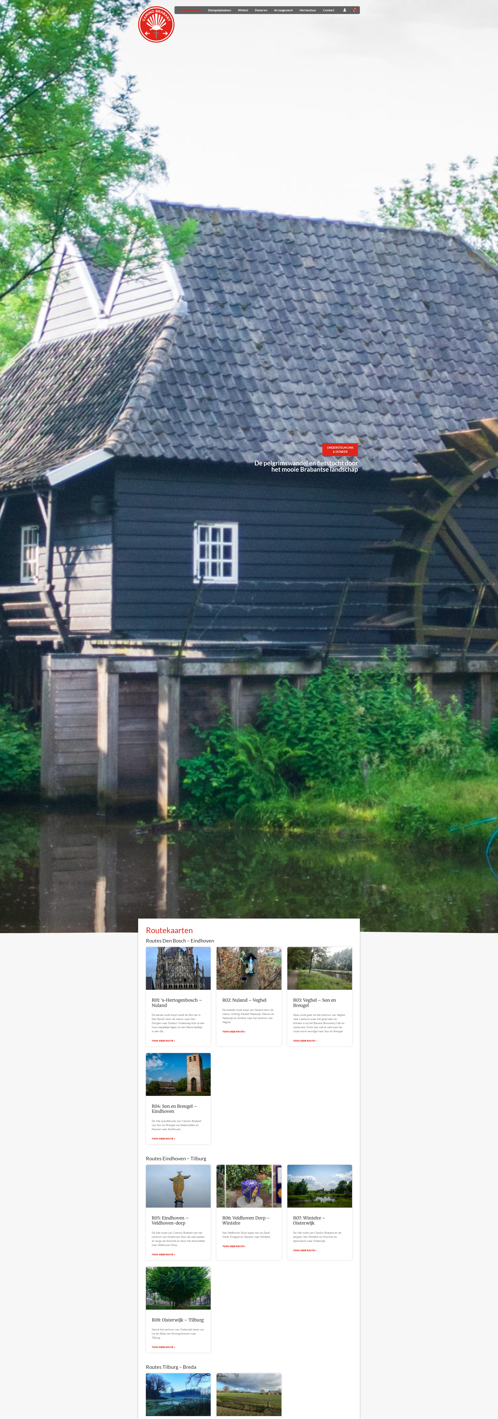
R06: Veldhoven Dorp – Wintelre (246, 1220)
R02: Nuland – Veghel (244, 1000)
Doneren (261, 10)
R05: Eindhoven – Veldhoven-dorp (170, 1220)
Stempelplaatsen (219, 10)
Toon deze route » (163, 1040)
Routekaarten (191, 10)
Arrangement (283, 10)
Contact (328, 10)
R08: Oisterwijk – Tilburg (178, 1320)
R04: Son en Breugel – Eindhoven (174, 1108)
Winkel (243, 10)
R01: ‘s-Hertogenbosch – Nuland (177, 1002)
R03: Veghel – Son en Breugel (314, 1002)
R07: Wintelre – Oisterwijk (309, 1220)
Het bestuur (308, 10)
